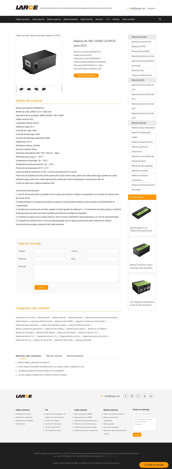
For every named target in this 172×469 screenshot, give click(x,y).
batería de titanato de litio (79, 325)
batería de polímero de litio (41, 321)
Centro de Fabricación (53, 424)
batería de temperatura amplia (53, 325)
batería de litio (44, 318)
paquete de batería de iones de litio (90, 321)
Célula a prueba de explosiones (86, 430)
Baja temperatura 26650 (83, 417)
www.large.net (97, 456)
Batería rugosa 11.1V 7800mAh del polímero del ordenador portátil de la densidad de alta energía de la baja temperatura (141, 229)
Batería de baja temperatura (143, 128)
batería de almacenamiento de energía (101, 318)
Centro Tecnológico (52, 420)
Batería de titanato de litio (142, 142)
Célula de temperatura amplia (85, 427)
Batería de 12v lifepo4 (97, 329)
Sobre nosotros (128, 19)
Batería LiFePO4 (53, 35)
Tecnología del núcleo (53, 430)
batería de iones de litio (25, 318)
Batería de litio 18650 (64, 321)
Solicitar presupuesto (86, 76)
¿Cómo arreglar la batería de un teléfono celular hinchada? (42, 375)
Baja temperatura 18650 (83, 414)
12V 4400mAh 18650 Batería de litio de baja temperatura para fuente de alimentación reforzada (142, 304)
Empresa (22, 259)
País (73, 259)
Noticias (116, 19)
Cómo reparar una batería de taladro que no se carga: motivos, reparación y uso (51, 367)
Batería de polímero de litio (143, 56)
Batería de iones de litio (141, 42)
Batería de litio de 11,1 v (47, 336)
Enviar (41, 287)
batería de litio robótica (54, 329)
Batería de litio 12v (23, 340)
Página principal (22, 19)
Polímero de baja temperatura (85, 424)
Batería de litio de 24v (43, 340)
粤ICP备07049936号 (110, 456)
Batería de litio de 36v (64, 340)
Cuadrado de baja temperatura (85, 420)
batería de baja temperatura (27, 325)
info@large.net (137, 8)
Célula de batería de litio (142, 75)
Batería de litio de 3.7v (88, 333)
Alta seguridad (109, 424)
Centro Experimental (52, 427)
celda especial (38, 19)
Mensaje (22, 266)
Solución (99, 19)
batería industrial (75, 318)
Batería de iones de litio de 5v (95, 336)
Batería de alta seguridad (142, 166)
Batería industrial (71, 19)
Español (151, 9)
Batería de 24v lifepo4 (25, 333)
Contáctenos (20, 424)
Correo (75, 251)
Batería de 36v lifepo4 (46, 333)
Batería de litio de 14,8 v (70, 336)
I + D (108, 19)
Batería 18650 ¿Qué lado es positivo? (33, 363)
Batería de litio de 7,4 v (25, 336)
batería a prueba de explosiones (29, 329)
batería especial (59, 318)
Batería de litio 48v (83, 340)
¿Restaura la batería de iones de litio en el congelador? (41, 371)
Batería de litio (87, 19)
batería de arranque (140, 171)
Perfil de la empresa (23, 414)
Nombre (22, 251)
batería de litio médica (76, 329)
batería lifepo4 (22, 321)
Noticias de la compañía (25, 420)
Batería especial (54, 19)
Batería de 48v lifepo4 (67, 333)
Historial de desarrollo (24, 417)
